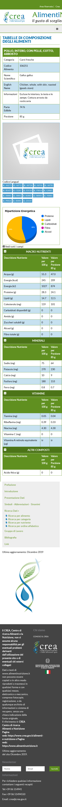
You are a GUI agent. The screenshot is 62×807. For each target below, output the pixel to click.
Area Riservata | (47, 6)
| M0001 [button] (38, 196)
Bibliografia (10, 537)
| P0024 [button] (7, 201)
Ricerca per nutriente (19, 522)
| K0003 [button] (27, 196)
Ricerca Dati (11, 510)
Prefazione (10, 484)
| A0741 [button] (39, 185)
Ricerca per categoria (19, 519)
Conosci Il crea (40, 636)
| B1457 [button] (7, 190)
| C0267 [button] (18, 190)
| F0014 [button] (38, 190)
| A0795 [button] (49, 185)
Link (7, 544)
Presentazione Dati (15, 497)
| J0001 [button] (17, 196)
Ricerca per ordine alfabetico (23, 526)
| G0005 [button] (48, 190)
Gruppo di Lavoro (14, 531)
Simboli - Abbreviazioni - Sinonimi (22, 504)
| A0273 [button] (7, 185)
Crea (58, 6)
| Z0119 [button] (27, 201)
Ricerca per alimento (19, 515)
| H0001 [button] (7, 196)
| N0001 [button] (49, 196)
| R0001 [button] (17, 201)
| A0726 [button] (28, 185)
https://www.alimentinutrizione (19, 745)
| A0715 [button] (18, 185)
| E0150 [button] (28, 190)
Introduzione (11, 491)
